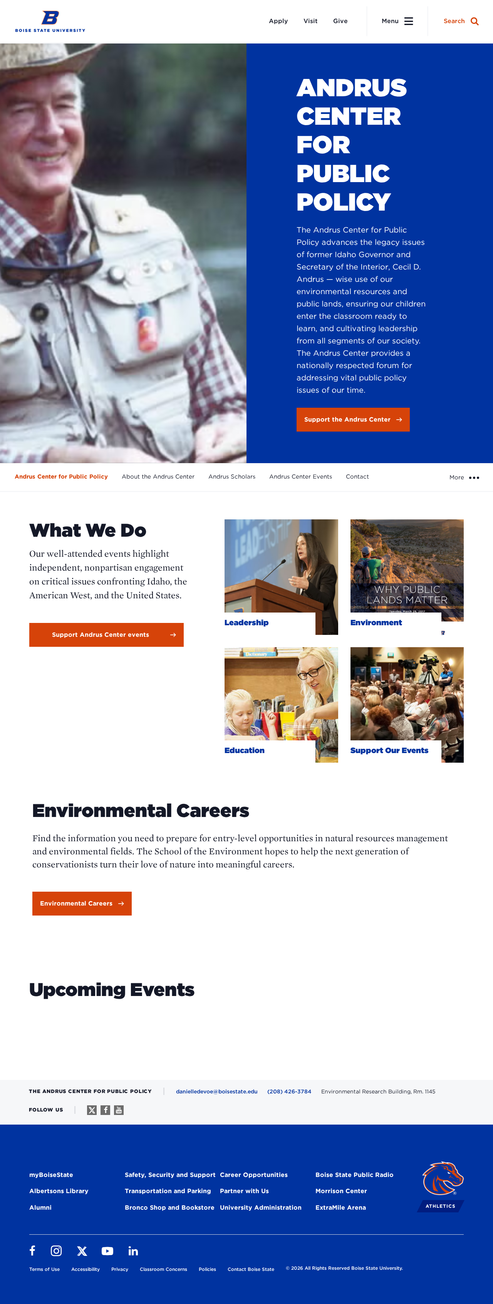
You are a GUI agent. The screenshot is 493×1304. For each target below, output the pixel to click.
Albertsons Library (59, 1191)
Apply (278, 21)
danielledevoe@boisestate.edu (217, 1091)
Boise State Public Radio (354, 1174)
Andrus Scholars (231, 476)
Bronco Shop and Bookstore (170, 1207)
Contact (357, 476)
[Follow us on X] (92, 1110)
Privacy (119, 1269)
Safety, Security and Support (170, 1174)
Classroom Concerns (163, 1269)
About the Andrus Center (158, 476)
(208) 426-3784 (289, 1091)
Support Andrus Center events (100, 634)
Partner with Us (244, 1191)
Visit (311, 21)
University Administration (261, 1207)
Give (340, 21)
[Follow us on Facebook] (105, 1110)
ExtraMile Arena (340, 1207)
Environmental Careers (76, 903)
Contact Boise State (251, 1269)
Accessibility (85, 1269)
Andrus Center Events (300, 476)
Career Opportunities (254, 1174)
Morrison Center (341, 1191)
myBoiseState (51, 1174)
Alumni (40, 1207)
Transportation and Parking (168, 1191)
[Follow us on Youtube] (119, 1110)
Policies (207, 1269)
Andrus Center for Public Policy (61, 476)
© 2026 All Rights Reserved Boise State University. (344, 1268)
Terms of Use (44, 1269)
